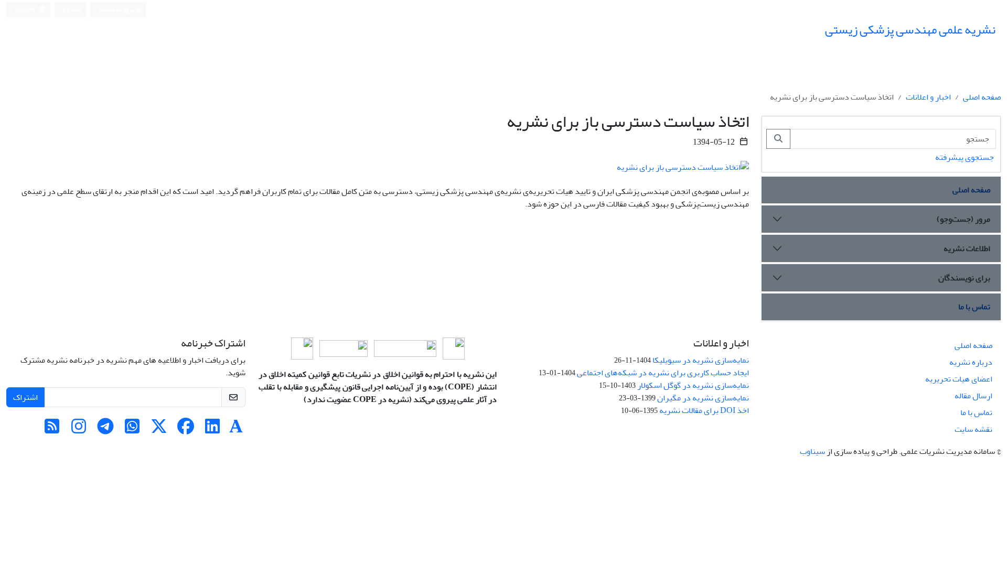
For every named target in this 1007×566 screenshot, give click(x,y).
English (25, 10)
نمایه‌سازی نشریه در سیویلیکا (700, 360)
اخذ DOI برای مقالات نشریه (704, 410)
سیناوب (812, 451)
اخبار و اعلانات (928, 97)
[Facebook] (185, 430)
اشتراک (25, 397)
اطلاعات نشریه (967, 248)
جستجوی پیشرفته (964, 157)
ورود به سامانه (117, 10)
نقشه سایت (973, 429)
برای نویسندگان (964, 278)
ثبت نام (72, 9)
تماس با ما (974, 306)
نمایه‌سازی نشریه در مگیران (703, 398)
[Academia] (236, 430)
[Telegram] (105, 430)
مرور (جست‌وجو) (963, 219)
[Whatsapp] (132, 430)
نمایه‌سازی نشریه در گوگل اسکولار (693, 385)
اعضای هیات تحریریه (958, 379)
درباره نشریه (970, 362)
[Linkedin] (212, 430)
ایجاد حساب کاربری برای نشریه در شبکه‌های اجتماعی (663, 372)
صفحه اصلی (982, 97)
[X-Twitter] (159, 430)
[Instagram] (78, 430)
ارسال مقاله (973, 396)
